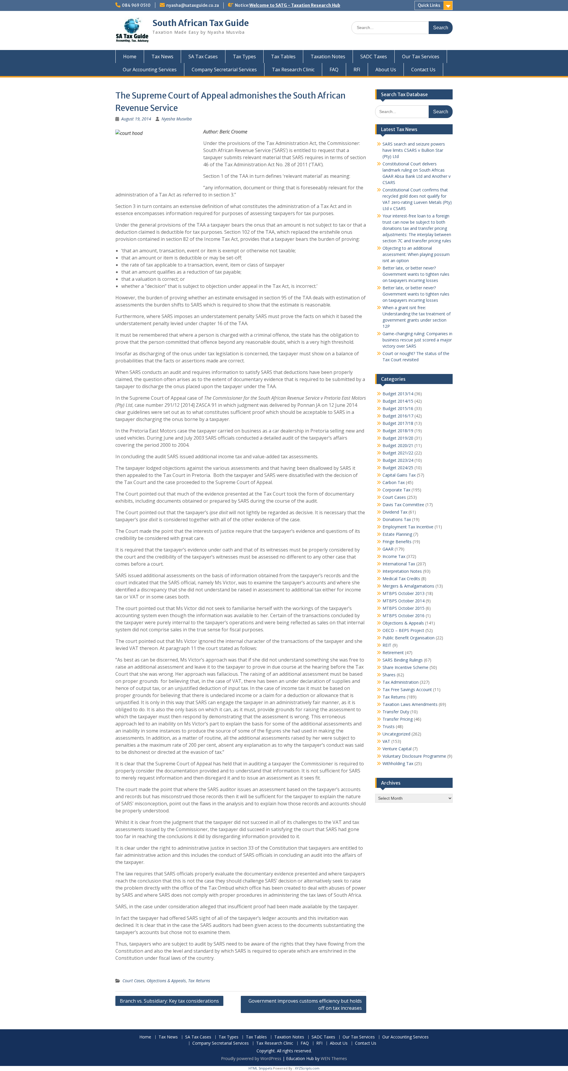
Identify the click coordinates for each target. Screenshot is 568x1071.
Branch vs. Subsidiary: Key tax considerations (169, 1001)
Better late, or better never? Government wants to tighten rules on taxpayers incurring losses (416, 274)
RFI (357, 69)
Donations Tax (397, 519)
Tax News (162, 56)
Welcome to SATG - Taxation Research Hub (294, 5)
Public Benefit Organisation (409, 638)
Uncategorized (396, 734)
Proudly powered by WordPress (251, 1058)
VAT (386, 741)
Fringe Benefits (397, 541)
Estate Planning (397, 534)
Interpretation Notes (402, 571)
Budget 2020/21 (398, 445)
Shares (389, 675)
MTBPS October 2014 (404, 601)
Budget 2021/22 (398, 453)
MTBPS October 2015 (404, 608)
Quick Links (429, 5)
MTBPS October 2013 (404, 593)
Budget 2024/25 (398, 467)
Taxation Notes (328, 56)
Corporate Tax (396, 490)
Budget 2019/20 (398, 438)
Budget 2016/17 (398, 416)
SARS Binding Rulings (403, 660)
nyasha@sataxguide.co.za (192, 5)
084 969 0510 (136, 5)
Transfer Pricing (398, 719)
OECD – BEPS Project (403, 630)
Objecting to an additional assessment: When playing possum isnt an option (416, 254)
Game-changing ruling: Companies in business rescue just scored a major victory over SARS (417, 340)
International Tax (399, 564)
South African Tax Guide (200, 23)
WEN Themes (334, 1058)
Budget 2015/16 (398, 408)
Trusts (389, 726)
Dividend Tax (395, 512)
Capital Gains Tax (399, 475)
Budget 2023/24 (398, 460)
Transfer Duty (396, 711)
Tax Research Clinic (293, 69)
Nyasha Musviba (177, 119)
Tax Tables (283, 56)
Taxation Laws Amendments (410, 704)
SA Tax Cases (203, 56)
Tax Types (244, 56)
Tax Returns (199, 980)
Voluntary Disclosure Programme (414, 756)
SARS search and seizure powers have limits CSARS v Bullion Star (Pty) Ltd (414, 150)
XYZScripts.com (307, 1068)
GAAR (388, 549)
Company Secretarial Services (224, 69)
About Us (385, 69)
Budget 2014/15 (398, 401)
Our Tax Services (420, 56)
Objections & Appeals (166, 980)
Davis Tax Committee (403, 504)
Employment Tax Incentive (408, 527)
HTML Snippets (260, 1068)
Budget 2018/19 (398, 430)
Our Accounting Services (150, 69)
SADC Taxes (373, 56)
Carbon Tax (394, 482)
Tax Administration (401, 682)
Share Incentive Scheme (405, 667)
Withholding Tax (398, 763)
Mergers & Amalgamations (408, 586)
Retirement (393, 652)
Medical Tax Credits (401, 578)
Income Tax (394, 556)
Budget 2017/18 (398, 423)
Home (129, 56)
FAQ (334, 69)
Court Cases (133, 980)
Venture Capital (397, 748)
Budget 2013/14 (398, 393)
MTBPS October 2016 (404, 615)
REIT (387, 645)
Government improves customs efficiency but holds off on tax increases (305, 1004)
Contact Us (423, 69)
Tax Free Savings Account (407, 689)
